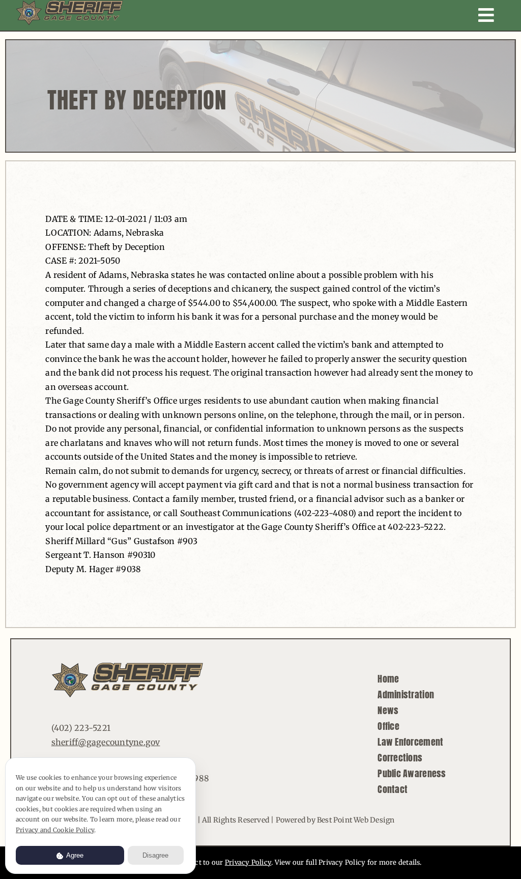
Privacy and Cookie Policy (55, 830)
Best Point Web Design (355, 820)
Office (388, 726)
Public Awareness (412, 773)
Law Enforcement (410, 742)
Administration (406, 694)
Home (388, 679)
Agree (74, 855)
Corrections (400, 757)
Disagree (155, 855)
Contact (393, 789)
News (388, 710)
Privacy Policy (248, 862)
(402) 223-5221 (80, 728)
